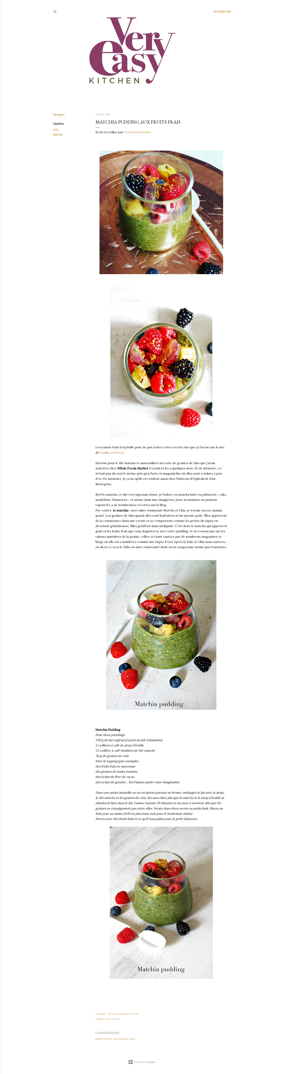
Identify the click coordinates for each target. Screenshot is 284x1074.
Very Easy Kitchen (137, 132)
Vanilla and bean (112, 452)
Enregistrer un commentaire (115, 1039)
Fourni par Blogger (145, 1061)
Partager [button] (59, 114)
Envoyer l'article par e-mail (123, 1013)
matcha (58, 134)
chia (56, 129)
